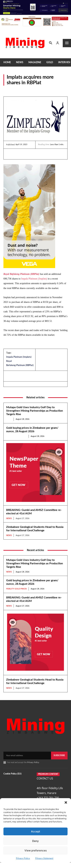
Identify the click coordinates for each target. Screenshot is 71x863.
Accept (35, 831)
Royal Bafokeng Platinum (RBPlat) (21, 274)
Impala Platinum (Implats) (34, 278)
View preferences (35, 850)
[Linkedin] (9, 153)
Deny (35, 841)
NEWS (7, 90)
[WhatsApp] (33, 153)
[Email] (41, 153)
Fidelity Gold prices (16, 436)
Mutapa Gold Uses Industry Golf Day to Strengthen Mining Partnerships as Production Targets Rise (34, 411)
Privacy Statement (44, 858)
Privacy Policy (23, 858)
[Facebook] (17, 153)
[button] (66, 802)
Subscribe (59, 755)
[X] (25, 153)
